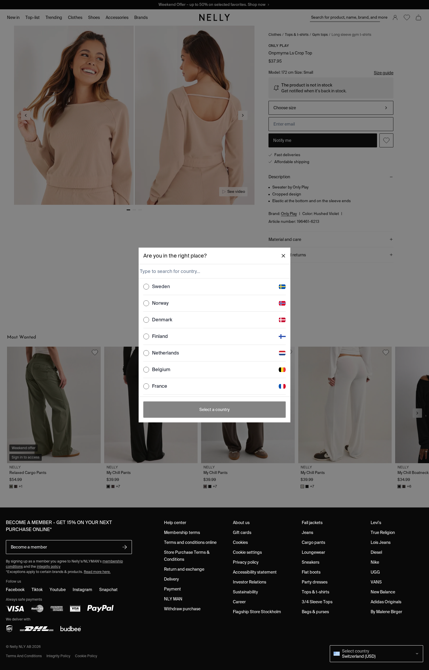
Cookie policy (86, 656)
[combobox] (214, 271)
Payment (172, 589)
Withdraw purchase (182, 608)
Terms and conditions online (190, 542)
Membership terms (182, 532)
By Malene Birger (386, 611)
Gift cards (242, 532)
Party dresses (314, 582)
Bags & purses (315, 611)
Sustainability (245, 592)
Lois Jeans (380, 542)
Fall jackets (312, 522)
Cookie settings (247, 552)
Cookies (240, 542)
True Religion (383, 532)
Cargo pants (313, 542)
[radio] (146, 287)
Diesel (376, 552)
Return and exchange (184, 569)
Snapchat (108, 589)
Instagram (82, 589)
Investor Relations (249, 582)
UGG (375, 572)
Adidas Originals (386, 601)
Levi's (376, 522)
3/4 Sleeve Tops (317, 601)
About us (241, 522)
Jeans (307, 532)
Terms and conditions (24, 656)
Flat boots (311, 572)
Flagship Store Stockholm (257, 611)
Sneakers (310, 562)
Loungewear (313, 552)
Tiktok (37, 589)
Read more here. (97, 572)
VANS (376, 582)
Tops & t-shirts (315, 592)
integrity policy (48, 566)
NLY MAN (173, 599)
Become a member (29, 547)
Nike (375, 562)
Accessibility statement (255, 572)
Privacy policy (246, 562)
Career (239, 601)
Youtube (58, 589)
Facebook (15, 589)
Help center (175, 522)
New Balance (383, 592)
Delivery (171, 579)
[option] (214, 286)
